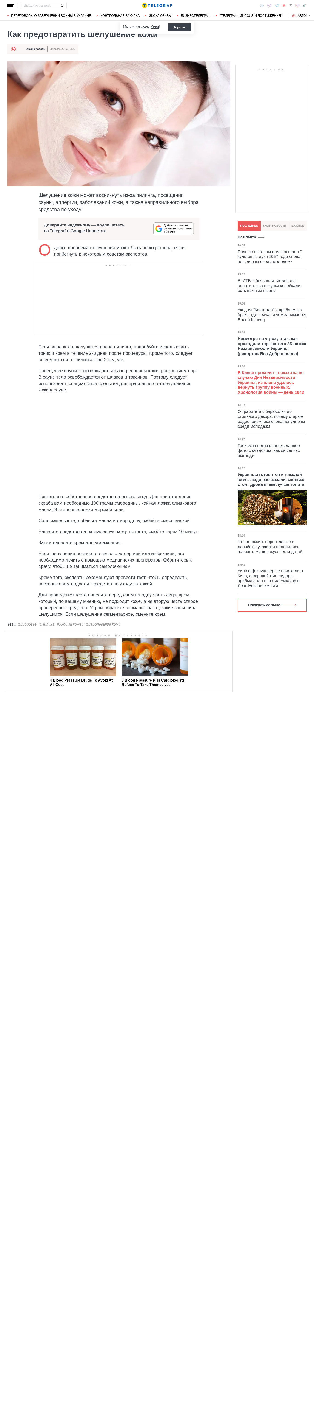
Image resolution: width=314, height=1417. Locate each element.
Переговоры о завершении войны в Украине (51, 15)
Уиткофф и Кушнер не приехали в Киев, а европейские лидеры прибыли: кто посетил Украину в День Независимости (270, 578)
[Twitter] (291, 5)
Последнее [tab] (249, 225)
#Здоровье (27, 624)
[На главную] (157, 5)
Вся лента (247, 237)
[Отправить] (62, 5)
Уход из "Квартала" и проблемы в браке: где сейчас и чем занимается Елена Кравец (272, 314)
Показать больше (264, 605)
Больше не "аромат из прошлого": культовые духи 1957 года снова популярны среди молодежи (270, 256)
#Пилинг (46, 624)
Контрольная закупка (120, 15)
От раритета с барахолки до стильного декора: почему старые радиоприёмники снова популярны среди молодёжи (271, 419)
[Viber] (269, 5)
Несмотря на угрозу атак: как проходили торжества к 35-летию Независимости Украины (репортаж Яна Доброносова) (272, 346)
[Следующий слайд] (309, 15)
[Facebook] (262, 5)
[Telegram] (276, 5)
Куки (155, 27)
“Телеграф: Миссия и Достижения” (251, 15)
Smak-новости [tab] (274, 225)
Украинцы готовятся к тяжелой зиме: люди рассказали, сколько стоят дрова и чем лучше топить (271, 479)
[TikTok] (304, 5)
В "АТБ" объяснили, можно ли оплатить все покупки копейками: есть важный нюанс (270, 285)
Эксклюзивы (160, 15)
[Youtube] (284, 5)
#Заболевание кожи (103, 624)
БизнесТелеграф (195, 15)
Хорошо (179, 27)
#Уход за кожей (70, 624)
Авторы (304, 15)
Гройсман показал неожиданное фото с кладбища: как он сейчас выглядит (269, 450)
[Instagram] (297, 5)
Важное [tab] (297, 225)
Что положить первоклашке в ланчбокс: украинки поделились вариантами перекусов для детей (270, 546)
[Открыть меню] (10, 5)
